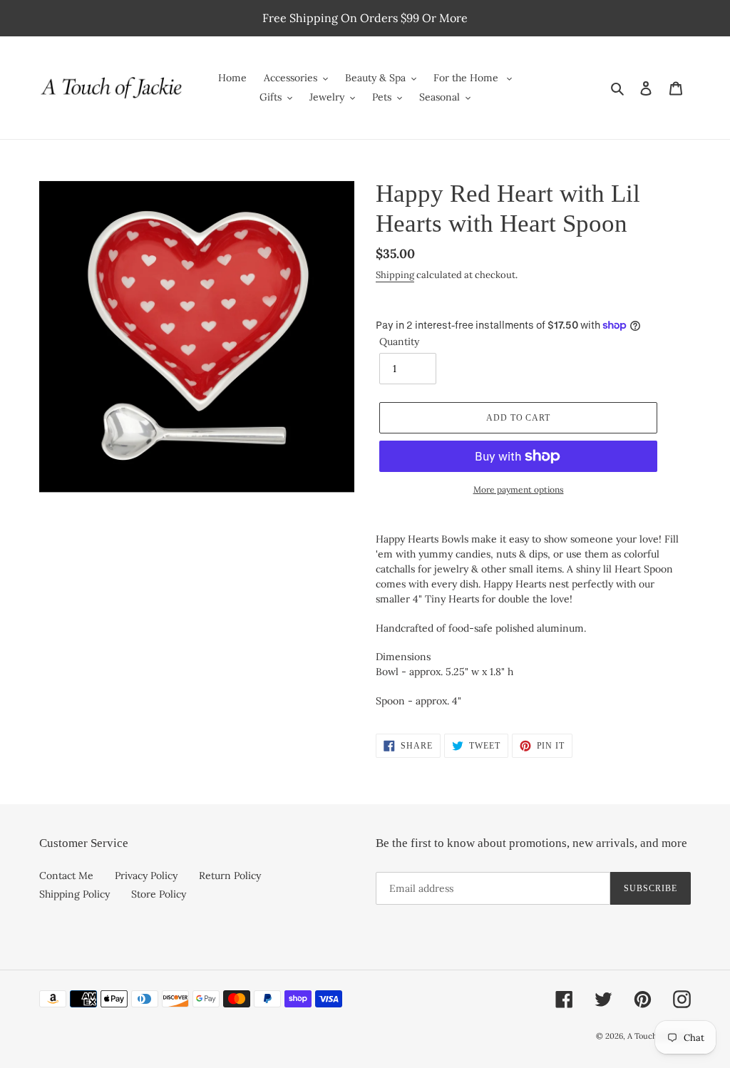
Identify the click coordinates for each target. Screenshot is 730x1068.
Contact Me (66, 875)
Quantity (399, 341)
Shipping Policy (74, 894)
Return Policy (230, 875)
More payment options (518, 489)
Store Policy (158, 894)
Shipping (395, 275)
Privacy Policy (146, 875)
